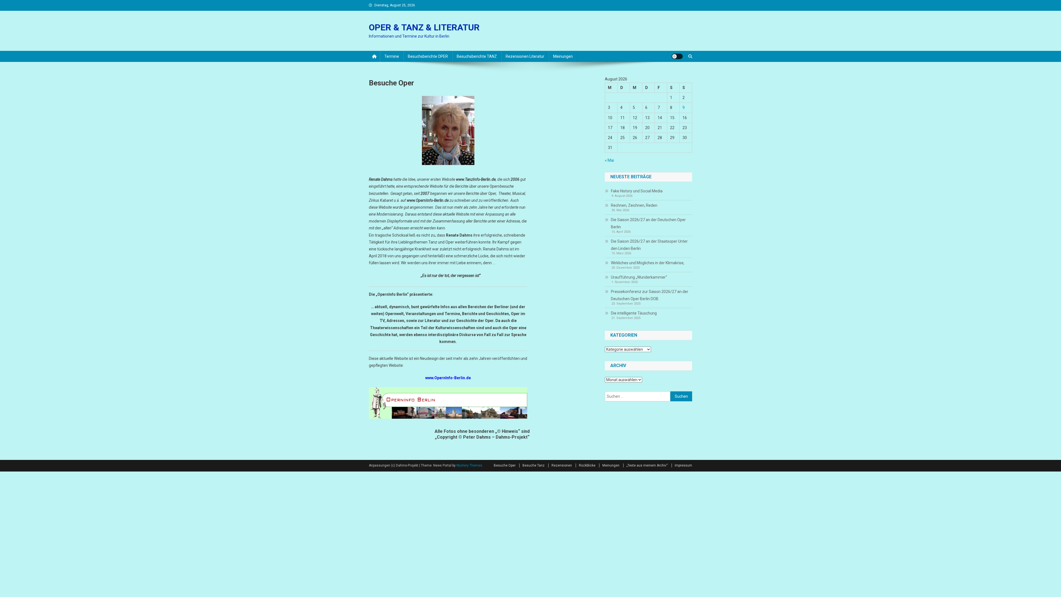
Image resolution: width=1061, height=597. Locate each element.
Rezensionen (561, 465)
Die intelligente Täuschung (634, 313)
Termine (391, 56)
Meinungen (563, 56)
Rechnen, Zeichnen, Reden (634, 205)
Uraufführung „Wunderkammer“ (639, 277)
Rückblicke (587, 465)
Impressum (683, 465)
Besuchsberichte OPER (428, 56)
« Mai (609, 160)
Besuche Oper (505, 465)
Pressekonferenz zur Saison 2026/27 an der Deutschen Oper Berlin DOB (649, 295)
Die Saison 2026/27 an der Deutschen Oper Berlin (648, 223)
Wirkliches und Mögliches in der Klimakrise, (647, 263)
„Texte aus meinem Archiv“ (647, 465)
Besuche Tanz (533, 465)
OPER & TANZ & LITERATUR (424, 27)
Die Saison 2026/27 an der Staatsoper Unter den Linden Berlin (649, 245)
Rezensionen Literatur (525, 56)
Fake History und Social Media (637, 191)
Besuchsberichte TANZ (477, 56)
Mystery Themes (469, 465)
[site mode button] (677, 56)
